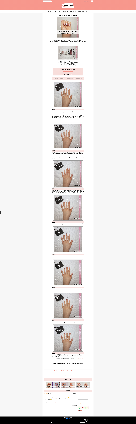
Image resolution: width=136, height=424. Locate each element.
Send (80, 410)
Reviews (79, 11)
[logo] (68, 5)
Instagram (67, 374)
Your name (75, 395)
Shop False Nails (65, 11)
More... (79, 422)
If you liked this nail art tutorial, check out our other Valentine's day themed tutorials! (68, 370)
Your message (75, 400)
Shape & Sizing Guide (73, 11)
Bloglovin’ (69, 375)
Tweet (68, 414)
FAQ (83, 11)
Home (48, 11)
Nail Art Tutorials (58, 11)
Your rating (76, 403)
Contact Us (87, 11)
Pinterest (66, 375)
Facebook (71, 374)
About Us (51, 11)
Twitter (64, 374)
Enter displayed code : (74, 405)
